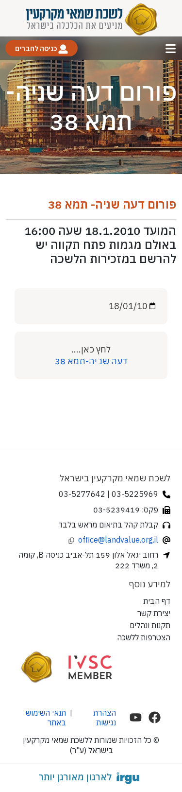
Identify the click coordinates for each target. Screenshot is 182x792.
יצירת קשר (153, 613)
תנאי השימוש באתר (46, 717)
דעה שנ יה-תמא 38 (91, 361)
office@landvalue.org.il (118, 540)
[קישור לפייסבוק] (155, 717)
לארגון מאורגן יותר (75, 777)
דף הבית (156, 601)
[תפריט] (171, 48)
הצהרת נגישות (104, 717)
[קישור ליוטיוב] (136, 717)
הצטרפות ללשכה (143, 637)
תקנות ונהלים (150, 625)
